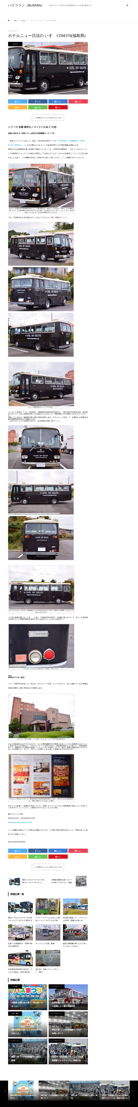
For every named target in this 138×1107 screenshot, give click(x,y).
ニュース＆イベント (56, 986)
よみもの (15, 44)
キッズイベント (15, 1040)
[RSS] (10, 1104)
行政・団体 (15, 1013)
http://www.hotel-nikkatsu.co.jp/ (20, 822)
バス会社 (15, 986)
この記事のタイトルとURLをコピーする (48, 118)
